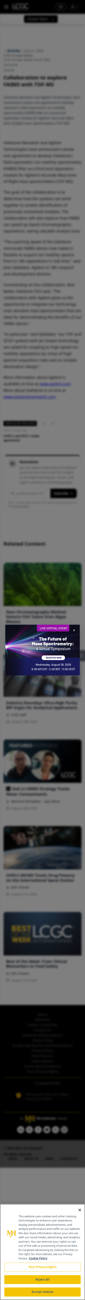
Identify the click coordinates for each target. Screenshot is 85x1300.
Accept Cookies (42, 1292)
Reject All (42, 1279)
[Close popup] (74, 630)
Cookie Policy (38, 1258)
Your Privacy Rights (42, 1267)
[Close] (80, 1210)
